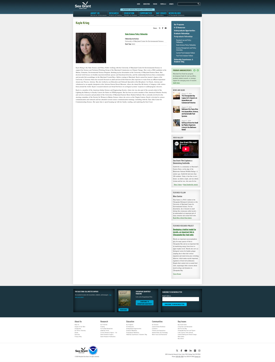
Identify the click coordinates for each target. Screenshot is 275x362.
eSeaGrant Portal (104, 330)
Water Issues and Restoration (159, 334)
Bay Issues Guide (182, 324)
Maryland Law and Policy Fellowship (183, 41)
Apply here (176, 83)
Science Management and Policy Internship (186, 49)
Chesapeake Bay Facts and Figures (186, 330)
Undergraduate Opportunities (184, 30)
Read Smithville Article (190, 184)
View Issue (123, 310)
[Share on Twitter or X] (159, 28)
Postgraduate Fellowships (183, 36)
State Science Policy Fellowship (136, 34)
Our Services (155, 324)
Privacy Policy (78, 336)
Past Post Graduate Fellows (184, 56)
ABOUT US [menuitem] (99, 14)
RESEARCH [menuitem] (115, 14)
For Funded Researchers (106, 328)
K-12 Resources (179, 27)
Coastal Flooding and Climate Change (187, 334)
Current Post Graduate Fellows (185, 53)
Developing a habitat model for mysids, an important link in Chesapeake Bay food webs (184, 232)
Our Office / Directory (80, 330)
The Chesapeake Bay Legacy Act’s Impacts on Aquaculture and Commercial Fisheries (189, 99)
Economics (154, 328)
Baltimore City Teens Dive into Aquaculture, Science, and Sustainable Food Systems (190, 112)
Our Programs (179, 24)
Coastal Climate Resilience (158, 326)
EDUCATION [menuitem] (130, 14)
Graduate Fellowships (181, 33)
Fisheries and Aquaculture (158, 330)
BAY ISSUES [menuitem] (161, 14)
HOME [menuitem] (138, 4)
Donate (76, 332)
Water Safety (181, 336)
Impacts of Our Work (80, 326)
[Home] (83, 4)
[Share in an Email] (166, 28)
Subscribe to (144, 303)
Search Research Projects (106, 334)
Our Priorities (103, 324)
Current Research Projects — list (108, 332)
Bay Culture (181, 338)
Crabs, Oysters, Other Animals (185, 332)
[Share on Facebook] (162, 28)
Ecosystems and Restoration (185, 326)
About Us (77, 324)
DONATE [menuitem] (171, 4)
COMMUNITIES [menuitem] (147, 14)
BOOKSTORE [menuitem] (146, 4)
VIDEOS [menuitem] (155, 4)
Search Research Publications (107, 336)
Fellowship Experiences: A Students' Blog (183, 60)
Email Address (166, 296)
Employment (78, 328)
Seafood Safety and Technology (160, 332)
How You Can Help (182, 328)
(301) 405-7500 (179, 356)
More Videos (178, 184)
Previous (194, 70)
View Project (177, 274)
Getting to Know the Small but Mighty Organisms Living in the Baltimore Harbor (190, 126)
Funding (102, 326)
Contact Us (197, 356)
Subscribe (77, 334)
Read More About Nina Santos (182, 218)
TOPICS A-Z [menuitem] (163, 4)
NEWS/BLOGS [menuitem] (176, 14)
